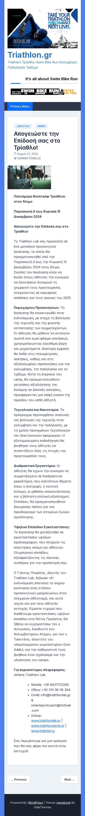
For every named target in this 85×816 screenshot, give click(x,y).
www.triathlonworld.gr (47, 726)
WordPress (35, 802)
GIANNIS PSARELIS (29, 158)
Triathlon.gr (30, 55)
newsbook (64, 802)
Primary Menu (20, 106)
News (41, 126)
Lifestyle (23, 126)
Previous (18, 779)
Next (69, 779)
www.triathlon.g (43, 731)
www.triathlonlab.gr (45, 720)
